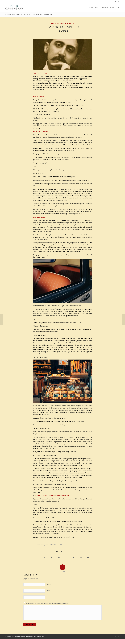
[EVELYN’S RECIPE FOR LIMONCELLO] (1, 319)
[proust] (62, 54)
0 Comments (56, 544)
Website (49, 597)
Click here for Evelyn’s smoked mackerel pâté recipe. (51, 495)
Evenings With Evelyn (62, 23)
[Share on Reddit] (80, 557)
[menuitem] (91, 7)
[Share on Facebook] (37, 557)
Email (49, 590)
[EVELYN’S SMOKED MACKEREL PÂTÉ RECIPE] (123, 319)
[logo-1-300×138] (14, 7)
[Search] (118, 7)
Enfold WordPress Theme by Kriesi (35, 636)
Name (49, 584)
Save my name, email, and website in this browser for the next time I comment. (47, 603)
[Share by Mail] (88, 557)
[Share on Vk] (73, 557)
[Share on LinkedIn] (59, 557)
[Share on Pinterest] (51, 557)
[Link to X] (118, 1)
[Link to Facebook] (115, 1)
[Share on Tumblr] (66, 557)
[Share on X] (44, 557)
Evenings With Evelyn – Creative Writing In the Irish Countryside (28, 14)
